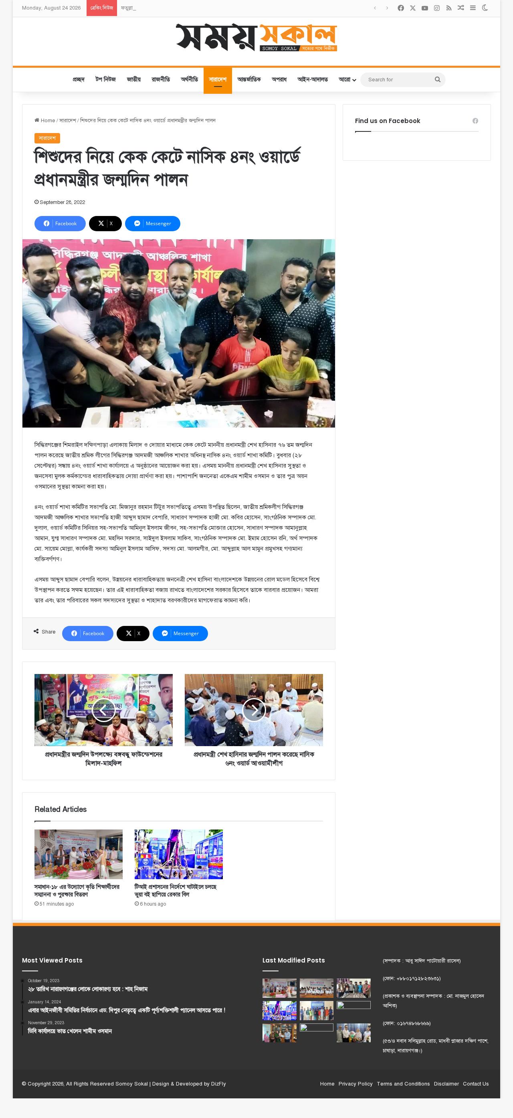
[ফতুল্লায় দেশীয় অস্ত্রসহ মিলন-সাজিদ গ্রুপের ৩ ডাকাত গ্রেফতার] (354, 988)
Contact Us (476, 1084)
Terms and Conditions (403, 1084)
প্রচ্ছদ (79, 79)
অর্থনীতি (189, 79)
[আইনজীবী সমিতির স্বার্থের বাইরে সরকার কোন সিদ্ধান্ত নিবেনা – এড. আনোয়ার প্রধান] (317, 988)
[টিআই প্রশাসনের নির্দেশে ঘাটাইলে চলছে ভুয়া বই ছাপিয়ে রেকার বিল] (179, 854)
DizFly (218, 1084)
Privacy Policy (356, 1084)
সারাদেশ (217, 79)
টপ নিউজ (106, 79)
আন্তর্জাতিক (249, 79)
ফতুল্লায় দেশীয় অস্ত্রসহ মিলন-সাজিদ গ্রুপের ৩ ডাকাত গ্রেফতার (181, 8)
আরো (344, 79)
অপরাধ (279, 79)
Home (47, 120)
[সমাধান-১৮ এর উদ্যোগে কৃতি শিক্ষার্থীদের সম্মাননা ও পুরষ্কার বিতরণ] (78, 854)
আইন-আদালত (313, 79)
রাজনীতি (161, 79)
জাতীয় (134, 79)
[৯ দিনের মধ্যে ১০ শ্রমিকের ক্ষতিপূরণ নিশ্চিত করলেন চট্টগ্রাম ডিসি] (354, 1010)
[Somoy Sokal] (256, 37)
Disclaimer (446, 1084)
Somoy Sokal (131, 1084)
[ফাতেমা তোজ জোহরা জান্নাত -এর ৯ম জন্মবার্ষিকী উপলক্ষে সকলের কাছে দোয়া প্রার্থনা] (317, 1033)
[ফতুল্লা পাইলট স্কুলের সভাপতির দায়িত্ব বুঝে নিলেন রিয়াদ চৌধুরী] (354, 1033)
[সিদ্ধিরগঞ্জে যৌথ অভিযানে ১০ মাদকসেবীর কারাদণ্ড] (317, 1010)
